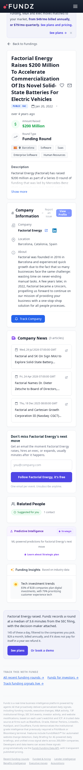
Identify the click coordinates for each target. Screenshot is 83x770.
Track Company (31, 319)
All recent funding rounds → (23, 677)
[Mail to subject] (69, 85)
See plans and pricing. (57, 25)
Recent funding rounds (16, 758)
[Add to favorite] (61, 85)
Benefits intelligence (14, 763)
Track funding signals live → (23, 683)
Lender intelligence (65, 758)
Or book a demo (42, 650)
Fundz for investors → (63, 677)
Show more (19, 192)
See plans (17, 650)
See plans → (58, 33)
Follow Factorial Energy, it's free (41, 477)
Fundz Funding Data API (45, 748)
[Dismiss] (71, 33)
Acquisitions (57, 763)
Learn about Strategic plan (43, 554)
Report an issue (49, 213)
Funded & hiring (42, 758)
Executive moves (38, 763)
